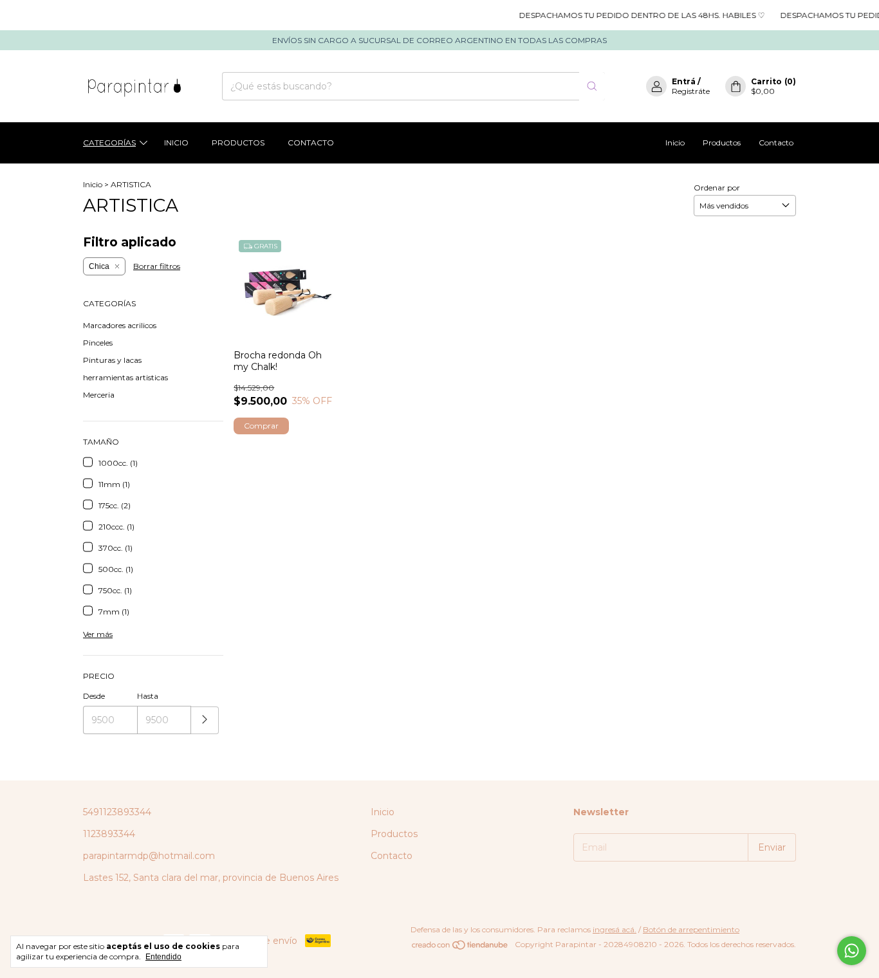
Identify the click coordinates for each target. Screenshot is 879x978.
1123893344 (109, 834)
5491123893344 (117, 812)
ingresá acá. (614, 929)
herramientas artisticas (125, 377)
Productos (238, 142)
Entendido (163, 956)
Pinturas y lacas (112, 360)
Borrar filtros (156, 266)
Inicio (176, 142)
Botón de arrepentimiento (691, 929)
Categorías (109, 142)
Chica (99, 266)
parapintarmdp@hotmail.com (149, 856)
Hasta (147, 696)
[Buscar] (592, 86)
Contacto (311, 142)
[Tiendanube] (460, 947)
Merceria (99, 395)
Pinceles (98, 342)
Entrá (684, 81)
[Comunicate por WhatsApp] (851, 950)
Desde (94, 696)
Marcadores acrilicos (119, 325)
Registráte (691, 91)
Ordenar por (717, 187)
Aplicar (205, 720)
